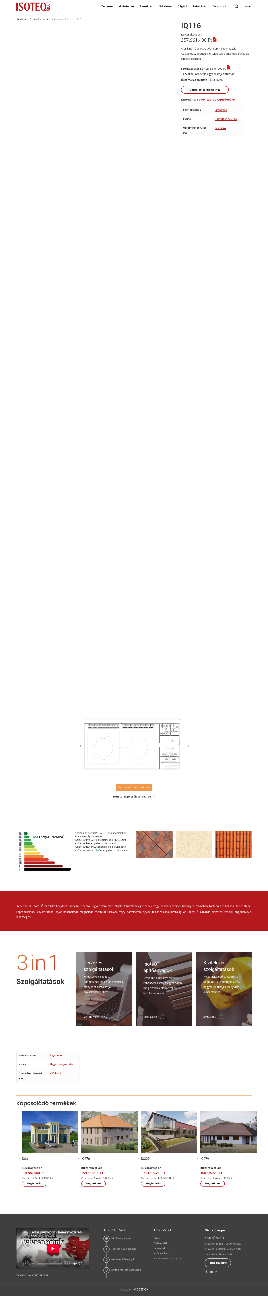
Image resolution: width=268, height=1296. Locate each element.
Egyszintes (221, 109)
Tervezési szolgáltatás (123, 1248)
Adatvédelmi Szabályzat (167, 1258)
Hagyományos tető (226, 118)
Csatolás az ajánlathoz (204, 90)
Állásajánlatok (162, 1253)
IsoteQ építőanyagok (123, 1259)
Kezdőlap (22, 19)
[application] (52, 1248)
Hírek (157, 1238)
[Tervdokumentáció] (237, 74)
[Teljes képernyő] (80, 1263)
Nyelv (247, 6)
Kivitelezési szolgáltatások (126, 1269)
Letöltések (160, 1248)
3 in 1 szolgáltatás (121, 1238)
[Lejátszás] (24, 1263)
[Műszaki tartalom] (214, 40)
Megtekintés (34, 1183)
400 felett (220, 127)
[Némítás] (75, 1263)
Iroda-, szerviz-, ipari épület (50, 19)
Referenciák (161, 1243)
